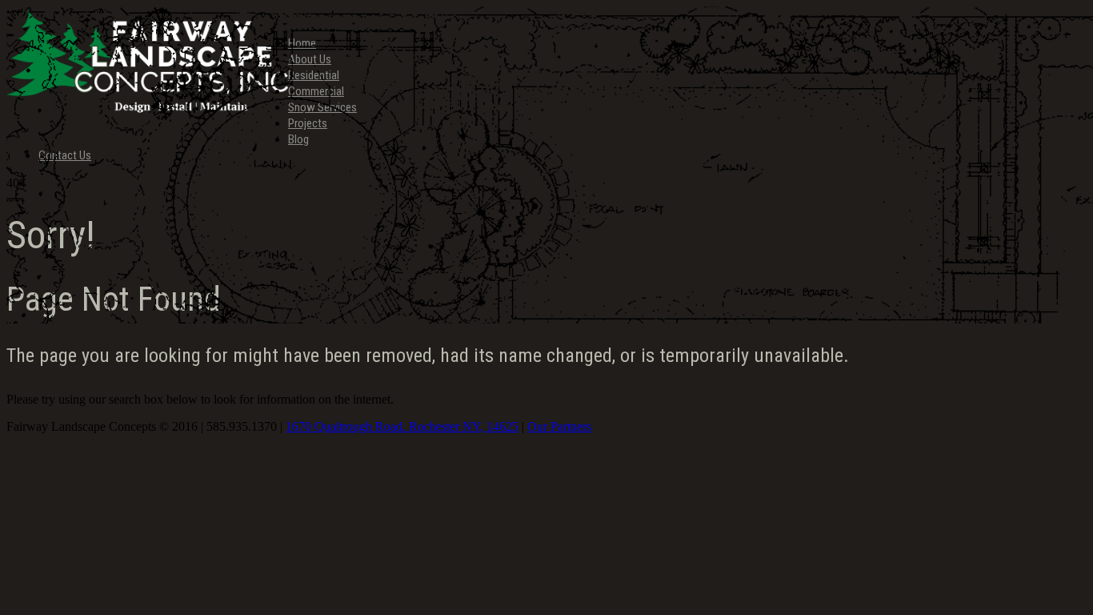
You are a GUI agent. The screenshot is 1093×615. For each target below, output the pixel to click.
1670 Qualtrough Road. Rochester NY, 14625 (402, 426)
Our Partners (559, 426)
